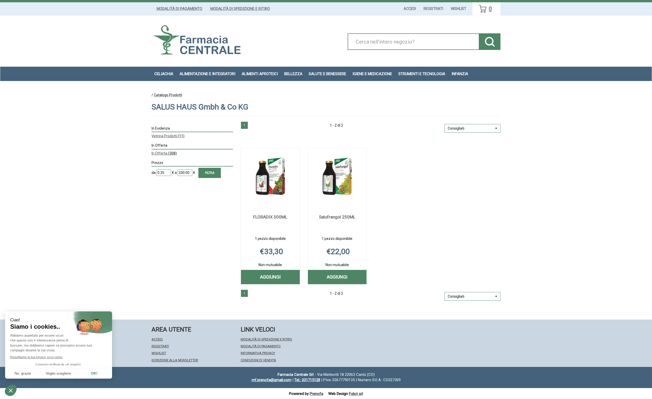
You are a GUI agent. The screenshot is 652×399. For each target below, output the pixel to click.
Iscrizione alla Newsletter (175, 360)
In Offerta (164, 153)
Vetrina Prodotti (168, 136)
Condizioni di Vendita (258, 360)
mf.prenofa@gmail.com (271, 380)
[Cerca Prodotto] (489, 41)
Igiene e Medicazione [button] (372, 74)
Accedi (410, 9)
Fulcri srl (356, 393)
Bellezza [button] (293, 74)
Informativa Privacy (258, 353)
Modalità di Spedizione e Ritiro (240, 8)
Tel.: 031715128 (307, 380)
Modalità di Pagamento (179, 8)
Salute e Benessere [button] (327, 74)
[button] (472, 128)
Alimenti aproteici (260, 74)
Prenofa (316, 393)
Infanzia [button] (460, 74)
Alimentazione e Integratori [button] (207, 74)
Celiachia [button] (163, 74)
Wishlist (458, 9)
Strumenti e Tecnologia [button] (421, 74)
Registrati (433, 9)
